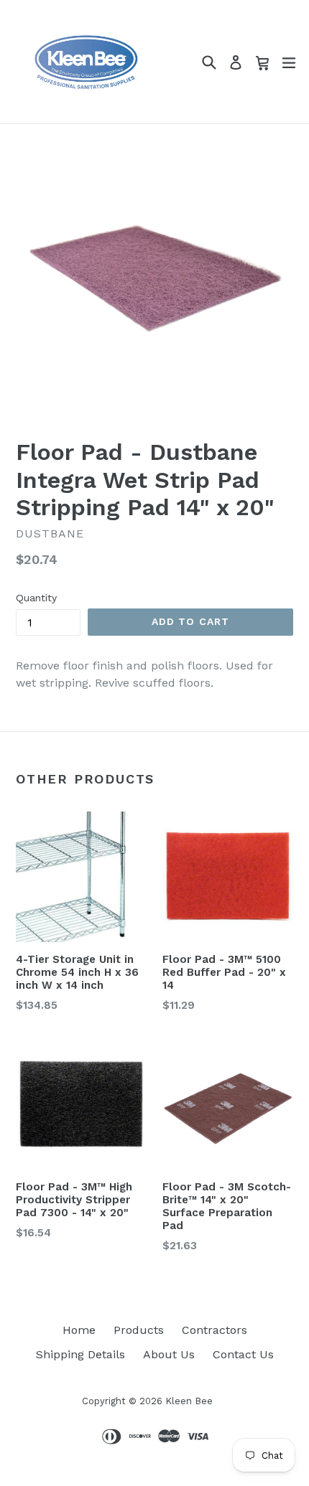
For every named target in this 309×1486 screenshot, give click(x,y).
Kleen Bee (189, 1401)
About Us (169, 1354)
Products (139, 1330)
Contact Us (243, 1354)
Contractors (214, 1330)
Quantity (36, 597)
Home (79, 1330)
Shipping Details (80, 1354)
